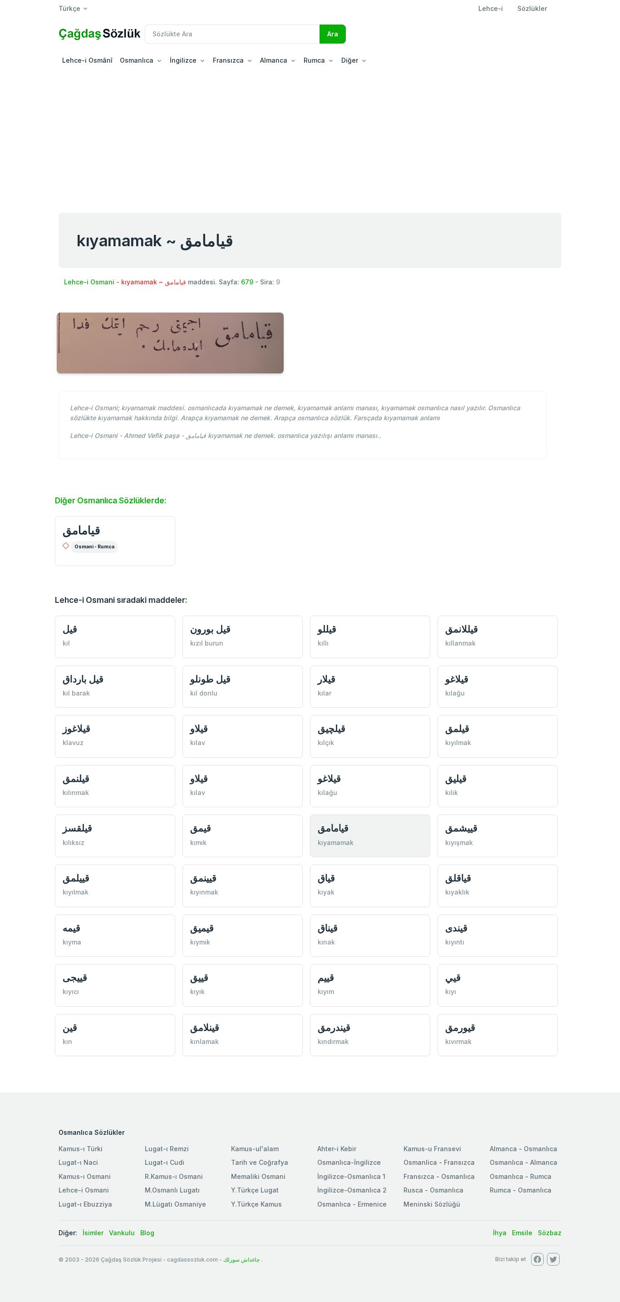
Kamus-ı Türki (81, 1149)
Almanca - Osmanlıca (523, 1149)
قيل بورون (210, 629)
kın (67, 1041)
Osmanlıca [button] (136, 60)
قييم (326, 977)
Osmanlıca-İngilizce (349, 1162)
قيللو (327, 629)
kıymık (200, 942)
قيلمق (457, 728)
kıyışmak (459, 842)
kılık (451, 792)
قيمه (71, 928)
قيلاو (199, 728)
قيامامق (81, 530)
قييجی (75, 977)
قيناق (328, 928)
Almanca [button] (273, 60)
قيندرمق (334, 1027)
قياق (326, 878)
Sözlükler (532, 8)
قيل (70, 629)
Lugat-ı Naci (78, 1162)
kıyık (197, 991)
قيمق (200, 828)
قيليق (456, 778)
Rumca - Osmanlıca (520, 1190)
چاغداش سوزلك (241, 1259)
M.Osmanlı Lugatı (172, 1190)
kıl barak (76, 693)
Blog (147, 1233)
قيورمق (460, 1027)
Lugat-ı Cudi (164, 1162)
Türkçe (69, 8)
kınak (326, 942)
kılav (197, 742)
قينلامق (204, 1027)
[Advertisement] (310, 138)
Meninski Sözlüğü (431, 1204)
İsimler (93, 1233)
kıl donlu (203, 693)
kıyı (450, 991)
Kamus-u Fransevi (432, 1149)
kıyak (326, 892)
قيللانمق (461, 629)
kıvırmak (458, 1041)
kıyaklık (457, 892)
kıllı (323, 643)
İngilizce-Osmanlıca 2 (352, 1190)
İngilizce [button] (183, 60)
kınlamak (204, 1041)
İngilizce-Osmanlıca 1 (351, 1176)
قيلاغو (456, 679)
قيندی (456, 928)
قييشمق (461, 828)
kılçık (326, 742)
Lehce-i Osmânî (87, 60)
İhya (500, 1233)
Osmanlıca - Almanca (523, 1162)
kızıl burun (206, 643)
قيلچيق (331, 728)
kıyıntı (454, 942)
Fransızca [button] (228, 60)
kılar (324, 693)
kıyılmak (458, 742)
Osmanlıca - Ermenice (352, 1204)
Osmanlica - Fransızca (439, 1162)
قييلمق (76, 878)
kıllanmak (460, 643)
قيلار (326, 679)
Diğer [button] (349, 60)
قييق (199, 977)
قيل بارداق (83, 679)
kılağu (455, 693)
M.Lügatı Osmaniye (175, 1204)
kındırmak (333, 1041)
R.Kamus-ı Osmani (174, 1176)
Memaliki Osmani (258, 1176)
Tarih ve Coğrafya (259, 1162)
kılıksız (73, 842)
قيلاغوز (76, 728)
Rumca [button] (314, 60)
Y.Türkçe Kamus (256, 1204)
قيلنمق (76, 778)
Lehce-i (490, 8)
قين (70, 1027)
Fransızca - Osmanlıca (439, 1176)
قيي (453, 977)
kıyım (326, 991)
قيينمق (203, 878)
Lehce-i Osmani (89, 282)
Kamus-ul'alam (255, 1149)
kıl (66, 643)
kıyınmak (204, 892)
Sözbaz (549, 1233)
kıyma (72, 942)
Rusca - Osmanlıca (433, 1190)
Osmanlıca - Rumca (520, 1176)
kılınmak (76, 792)
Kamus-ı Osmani (85, 1176)
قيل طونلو (210, 679)
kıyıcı (71, 991)
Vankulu (122, 1233)
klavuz (73, 742)
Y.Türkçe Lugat (255, 1190)
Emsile (522, 1233)
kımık (198, 842)
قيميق (202, 928)
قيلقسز (77, 828)
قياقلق (458, 878)
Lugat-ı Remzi (167, 1149)
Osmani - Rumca (94, 547)
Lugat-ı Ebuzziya (85, 1204)
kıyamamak (336, 842)
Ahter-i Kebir (336, 1149)
